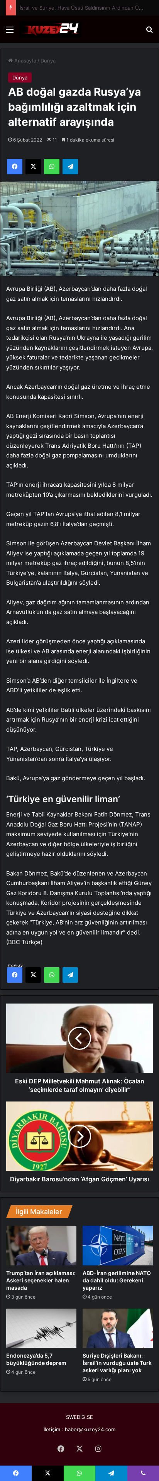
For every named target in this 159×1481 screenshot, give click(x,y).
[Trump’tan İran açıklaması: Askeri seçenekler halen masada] (41, 1245)
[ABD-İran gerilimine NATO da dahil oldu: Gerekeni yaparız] (118, 1245)
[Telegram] (70, 975)
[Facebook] (14, 975)
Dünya (48, 60)
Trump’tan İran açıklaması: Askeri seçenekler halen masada (41, 1280)
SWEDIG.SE (79, 1417)
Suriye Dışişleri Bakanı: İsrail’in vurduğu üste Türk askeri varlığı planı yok (117, 1362)
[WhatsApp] (51, 975)
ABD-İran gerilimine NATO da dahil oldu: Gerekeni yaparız (117, 1280)
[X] (33, 975)
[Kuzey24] (50, 29)
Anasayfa (24, 60)
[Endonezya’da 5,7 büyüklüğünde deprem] (41, 1328)
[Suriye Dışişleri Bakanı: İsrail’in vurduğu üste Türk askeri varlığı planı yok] (118, 1328)
